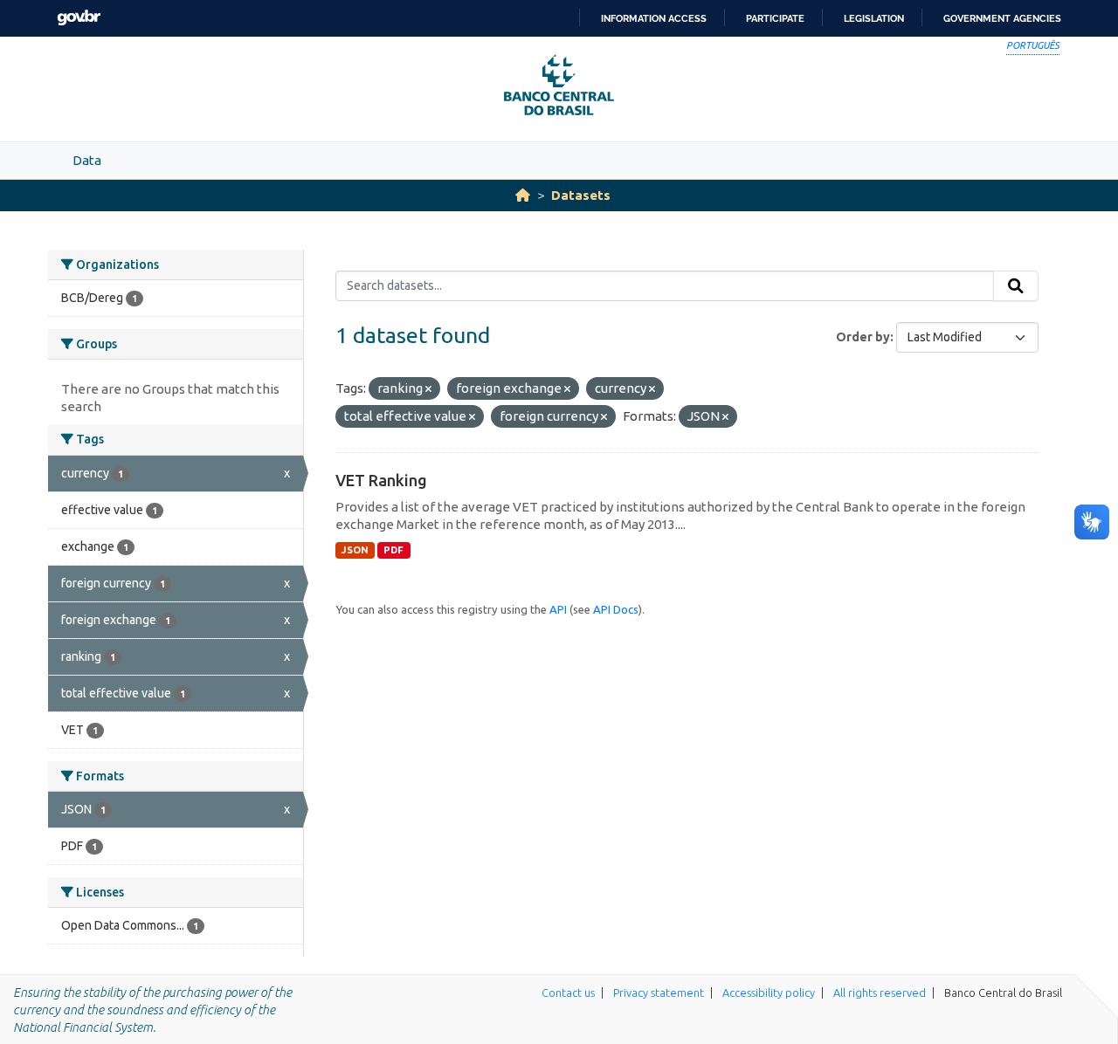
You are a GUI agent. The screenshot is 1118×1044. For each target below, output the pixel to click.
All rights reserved (879, 992)
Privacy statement (658, 992)
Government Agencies (1002, 18)
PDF (393, 550)
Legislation (874, 18)
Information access (654, 18)
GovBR (78, 18)
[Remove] (428, 389)
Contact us (568, 992)
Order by (863, 337)
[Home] (522, 195)
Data (86, 160)
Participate (775, 18)
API (558, 609)
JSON (355, 550)
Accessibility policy (768, 992)
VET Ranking (381, 480)
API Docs (615, 609)
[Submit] (1016, 286)
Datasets (581, 195)
